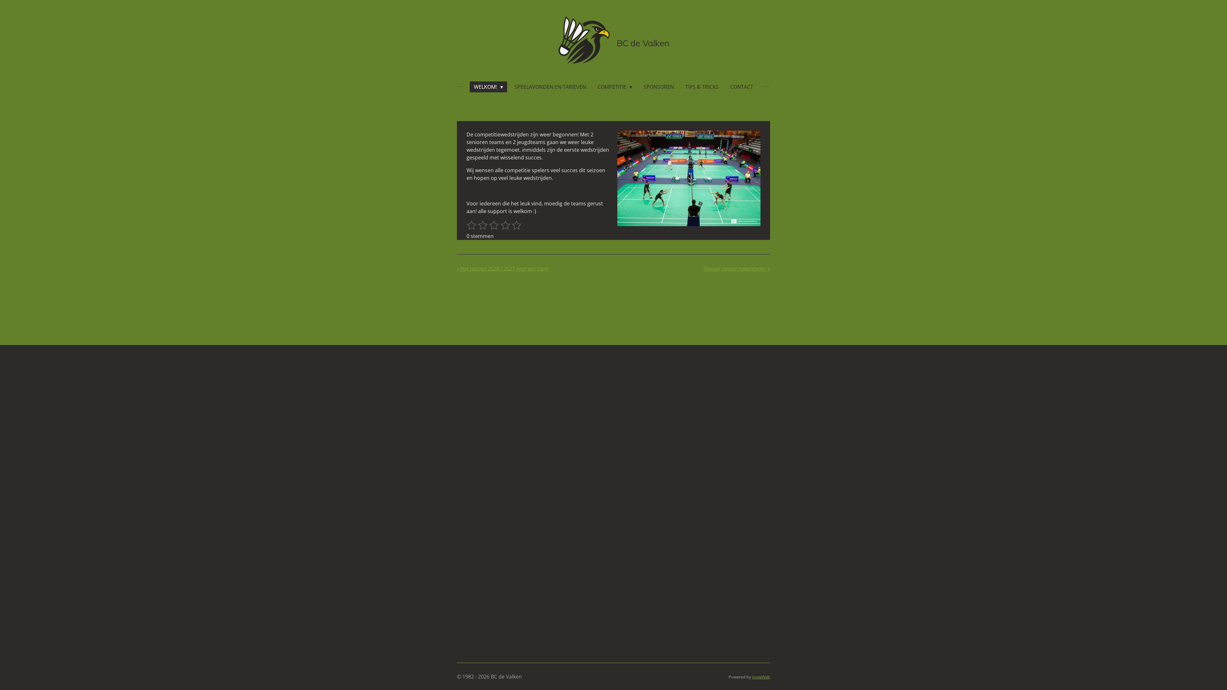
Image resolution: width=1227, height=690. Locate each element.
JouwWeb (761, 677)
